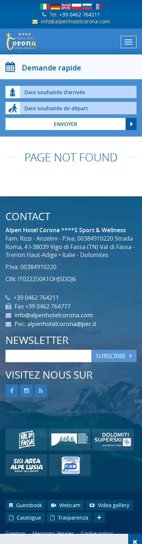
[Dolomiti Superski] (113, 439)
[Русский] (87, 6)
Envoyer (65, 123)
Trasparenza (72, 517)
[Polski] (76, 6)
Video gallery (112, 505)
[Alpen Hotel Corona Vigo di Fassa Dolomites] (71, 41)
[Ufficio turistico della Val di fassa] (26, 439)
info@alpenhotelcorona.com (75, 21)
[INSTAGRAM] (26, 390)
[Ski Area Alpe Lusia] (26, 465)
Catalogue (28, 517)
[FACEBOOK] (11, 390)
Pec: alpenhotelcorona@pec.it (55, 324)
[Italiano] (45, 6)
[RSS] (41, 390)
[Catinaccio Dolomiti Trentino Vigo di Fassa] (71, 465)
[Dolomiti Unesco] (70, 439)
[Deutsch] (55, 6)
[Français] (97, 6)
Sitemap (15, 533)
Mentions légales (53, 533)
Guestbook (28, 505)
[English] (66, 6)
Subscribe (111, 356)
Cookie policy (97, 533)
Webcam (69, 505)
